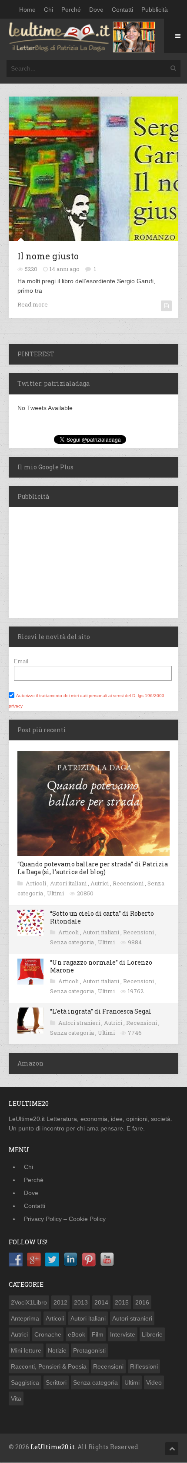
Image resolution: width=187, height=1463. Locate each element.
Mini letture (26, 1350)
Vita (16, 1398)
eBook (76, 1334)
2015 (122, 1302)
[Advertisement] (63, 561)
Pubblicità (154, 9)
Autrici (100, 883)
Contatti (122, 9)
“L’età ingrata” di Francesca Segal (100, 1011)
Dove (96, 9)
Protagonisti (89, 1350)
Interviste (122, 1334)
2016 (142, 1302)
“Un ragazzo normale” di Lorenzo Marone (101, 966)
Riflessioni (144, 1366)
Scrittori (56, 1382)
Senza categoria (72, 942)
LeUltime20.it (52, 1447)
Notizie (57, 1350)
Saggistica (25, 1382)
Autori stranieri (79, 1023)
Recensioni (129, 883)
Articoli (36, 883)
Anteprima (25, 1318)
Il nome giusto (48, 256)
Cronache (47, 1334)
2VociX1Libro (29, 1302)
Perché (71, 9)
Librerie (152, 1334)
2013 (81, 1302)
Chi (48, 9)
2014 (101, 1302)
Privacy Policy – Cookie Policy (65, 1218)
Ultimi (56, 893)
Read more (32, 304)
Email (21, 661)
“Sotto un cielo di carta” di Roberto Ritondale (102, 917)
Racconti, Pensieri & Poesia (49, 1366)
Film (98, 1334)
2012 (60, 1302)
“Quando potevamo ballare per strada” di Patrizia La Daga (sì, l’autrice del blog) (92, 868)
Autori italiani (69, 883)
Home (27, 9)
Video (154, 1382)
